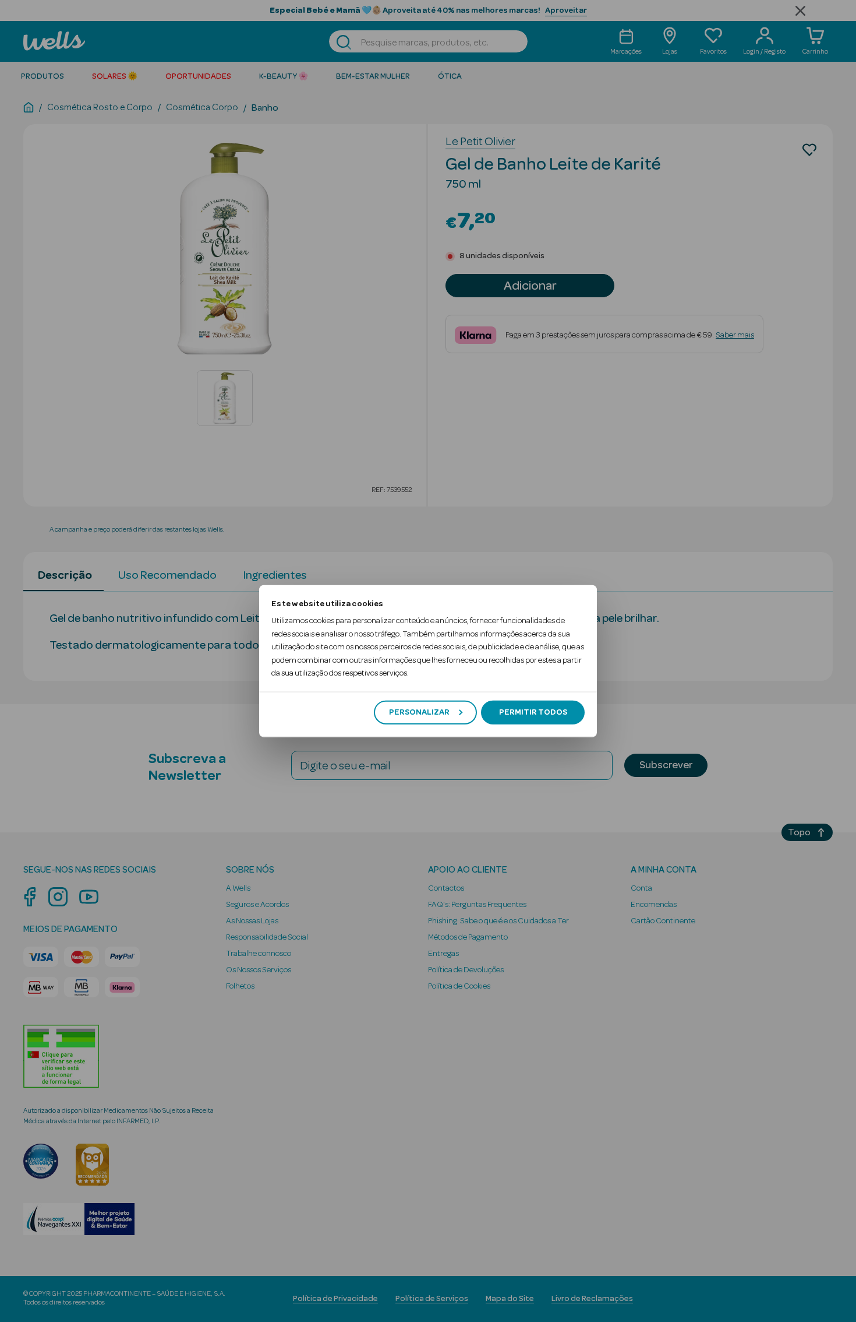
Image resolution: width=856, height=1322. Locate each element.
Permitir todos (533, 712)
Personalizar (419, 712)
